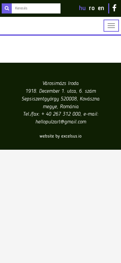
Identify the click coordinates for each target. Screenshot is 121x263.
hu (82, 8)
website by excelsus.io (61, 136)
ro (92, 8)
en (101, 8)
